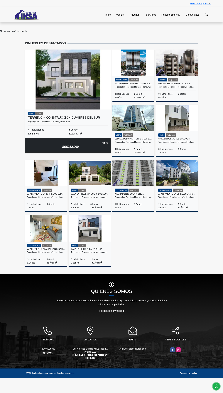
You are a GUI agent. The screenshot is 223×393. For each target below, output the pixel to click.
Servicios (151, 14)
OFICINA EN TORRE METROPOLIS (174, 83)
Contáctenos (192, 14)
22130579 (47, 353)
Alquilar (135, 14)
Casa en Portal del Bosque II (174, 139)
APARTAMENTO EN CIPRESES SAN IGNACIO (177, 194)
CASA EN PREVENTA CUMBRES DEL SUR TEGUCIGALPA (89, 194)
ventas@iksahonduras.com (132, 348)
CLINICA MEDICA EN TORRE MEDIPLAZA (133, 139)
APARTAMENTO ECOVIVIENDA (129, 194)
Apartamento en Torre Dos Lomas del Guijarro (46, 194)
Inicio (108, 14)
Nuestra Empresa (170, 14)
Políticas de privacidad (111, 311)
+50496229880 (47, 348)
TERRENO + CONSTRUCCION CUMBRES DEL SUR (64, 117)
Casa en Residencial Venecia (86, 249)
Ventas (120, 14)
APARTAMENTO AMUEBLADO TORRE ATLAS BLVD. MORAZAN (133, 83)
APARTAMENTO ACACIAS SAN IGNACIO (46, 249)
